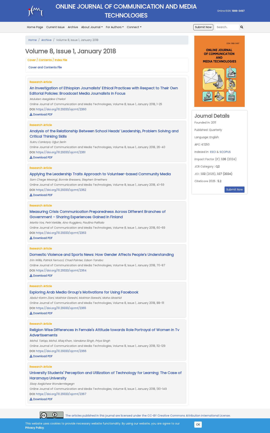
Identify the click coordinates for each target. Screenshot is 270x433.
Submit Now (203, 27)
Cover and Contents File (45, 67)
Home (32, 40)
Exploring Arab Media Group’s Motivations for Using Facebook (84, 292)
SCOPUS (225, 152)
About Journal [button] (90, 27)
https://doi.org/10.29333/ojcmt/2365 (61, 308)
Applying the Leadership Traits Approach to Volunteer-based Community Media (100, 173)
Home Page (35, 27)
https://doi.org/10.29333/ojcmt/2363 (61, 233)
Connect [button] (133, 27)
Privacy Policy (34, 428)
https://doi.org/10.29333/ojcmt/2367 (61, 394)
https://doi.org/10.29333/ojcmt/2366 (61, 351)
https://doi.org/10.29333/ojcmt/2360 (61, 109)
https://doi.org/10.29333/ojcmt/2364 (61, 270)
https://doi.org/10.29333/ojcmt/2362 (61, 190)
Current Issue (55, 27)
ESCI (213, 152)
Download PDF (42, 114)
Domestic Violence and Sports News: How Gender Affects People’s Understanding (102, 254)
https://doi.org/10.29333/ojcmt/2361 (60, 152)
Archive (73, 27)
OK (198, 424)
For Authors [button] (114, 27)
